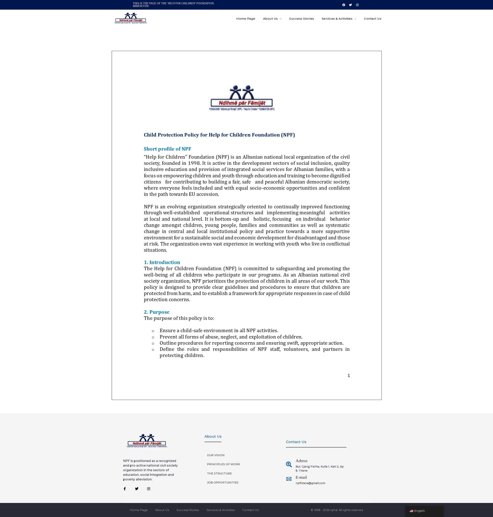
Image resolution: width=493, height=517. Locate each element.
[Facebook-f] (125, 488)
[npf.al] (131, 18)
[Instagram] (357, 5)
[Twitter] (350, 5)
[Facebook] (344, 5)
